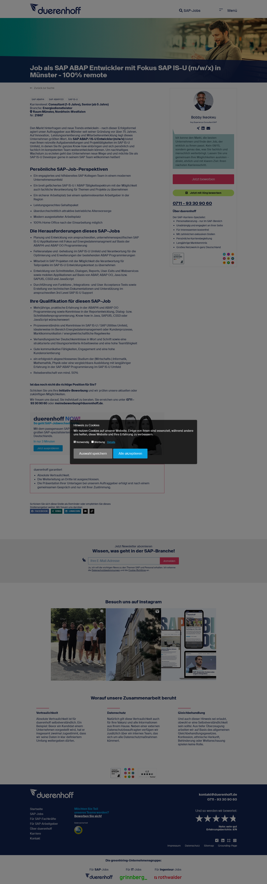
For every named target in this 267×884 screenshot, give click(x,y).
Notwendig (82, 442)
